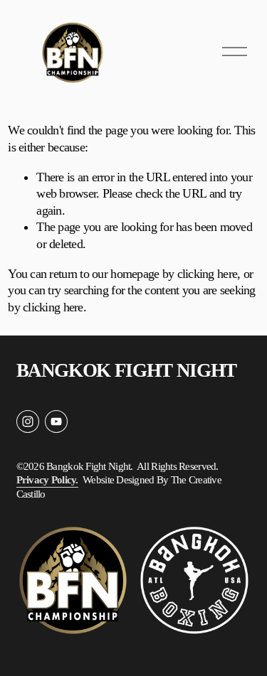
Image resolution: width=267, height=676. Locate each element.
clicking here (207, 274)
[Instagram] (27, 421)
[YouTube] (56, 421)
